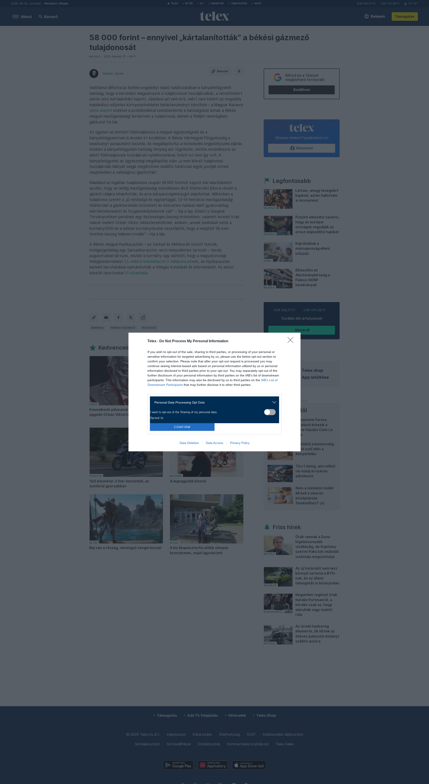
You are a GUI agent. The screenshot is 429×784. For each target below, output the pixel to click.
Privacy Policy (240, 443)
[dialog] (214, 392)
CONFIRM (182, 427)
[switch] (270, 412)
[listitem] (213, 402)
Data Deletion (189, 443)
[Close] (292, 341)
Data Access (214, 443)
